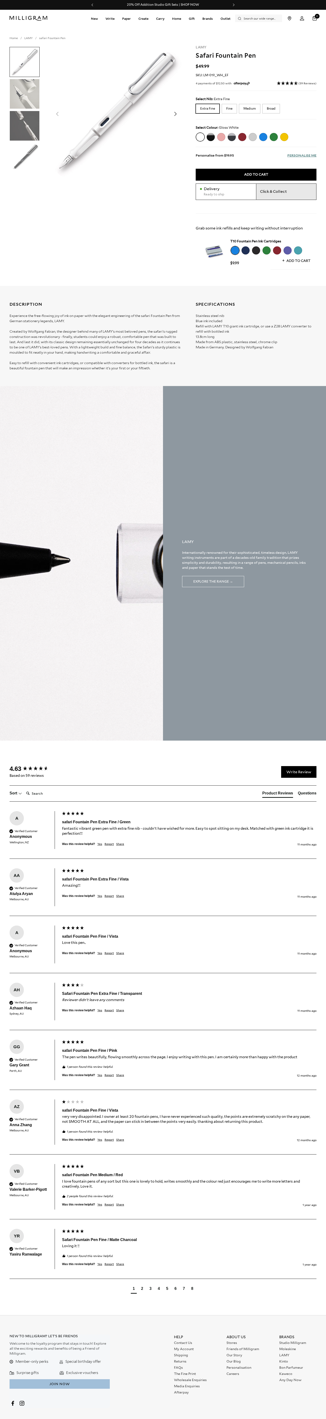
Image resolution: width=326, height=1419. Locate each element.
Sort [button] (14, 793)
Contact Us (183, 1343)
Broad (271, 108)
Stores (231, 1343)
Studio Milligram (292, 1343)
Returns (180, 1361)
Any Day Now (290, 1380)
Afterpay (181, 1392)
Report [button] (109, 844)
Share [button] (120, 844)
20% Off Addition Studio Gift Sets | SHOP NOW (163, 4)
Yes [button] (99, 844)
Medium (249, 108)
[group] (35, 768)
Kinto (283, 1361)
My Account (184, 1349)
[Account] (302, 18)
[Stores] (289, 18)
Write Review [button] (298, 772)
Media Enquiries (187, 1386)
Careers (232, 1374)
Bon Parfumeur (291, 1367)
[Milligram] (29, 18)
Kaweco (285, 1374)
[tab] (277, 794)
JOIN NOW (59, 1384)
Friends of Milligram (242, 1349)
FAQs (178, 1367)
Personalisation (238, 1367)
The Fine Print (185, 1374)
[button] (315, 18)
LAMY (201, 47)
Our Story (234, 1355)
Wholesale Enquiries (190, 1380)
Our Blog (233, 1361)
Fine (229, 108)
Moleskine (287, 1349)
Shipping (181, 1355)
